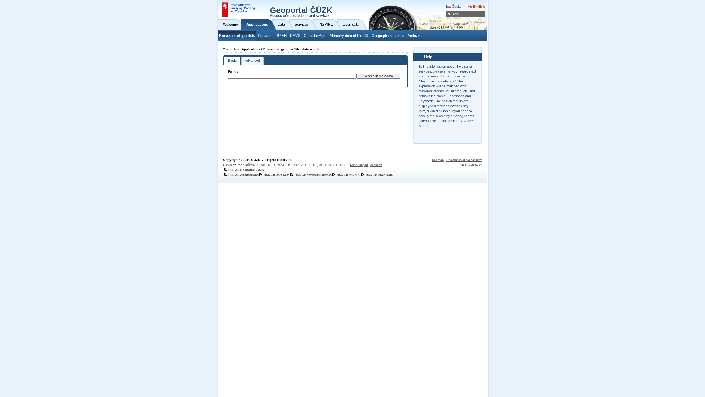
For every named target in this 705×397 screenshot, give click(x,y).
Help (428, 57)
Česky (456, 7)
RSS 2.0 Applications (243, 174)
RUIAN (281, 36)
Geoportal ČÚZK (301, 11)
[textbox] (292, 76)
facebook (376, 165)
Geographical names (388, 36)
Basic (232, 61)
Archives (415, 36)
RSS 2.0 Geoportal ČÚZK (246, 169)
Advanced (252, 61)
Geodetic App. (315, 36)
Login (455, 13)
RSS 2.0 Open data (379, 174)
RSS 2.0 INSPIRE (348, 174)
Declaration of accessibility (464, 160)
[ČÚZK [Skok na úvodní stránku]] (238, 9)
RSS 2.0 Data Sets (276, 174)
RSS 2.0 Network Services (313, 174)
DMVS (295, 36)
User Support (359, 165)
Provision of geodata (237, 36)
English (479, 7)
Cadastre (265, 36)
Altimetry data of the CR (349, 36)
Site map (438, 160)
